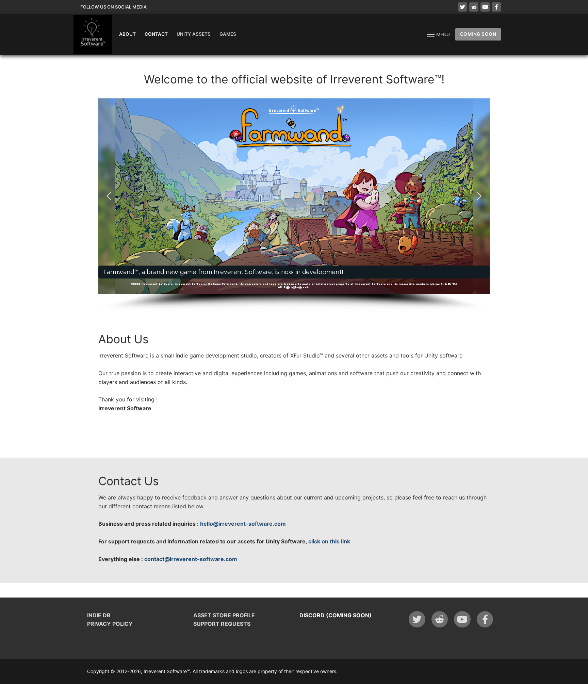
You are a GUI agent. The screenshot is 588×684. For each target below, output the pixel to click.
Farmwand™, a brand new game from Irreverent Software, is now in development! (223, 271)
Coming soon (478, 34)
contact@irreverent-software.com (190, 559)
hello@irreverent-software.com (243, 523)
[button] (294, 196)
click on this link (329, 541)
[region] (294, 205)
